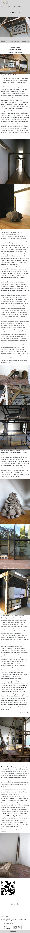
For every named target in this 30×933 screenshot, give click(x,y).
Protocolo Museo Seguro (7, 923)
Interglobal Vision (13, 931)
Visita (2, 6)
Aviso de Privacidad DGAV (7, 918)
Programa (9, 6)
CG (2, 8)
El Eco (24, 6)
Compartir (15, 904)
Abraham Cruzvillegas (14, 41)
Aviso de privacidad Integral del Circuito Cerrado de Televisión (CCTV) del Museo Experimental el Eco (13, 920)
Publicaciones (4, 916)
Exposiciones (17, 6)
